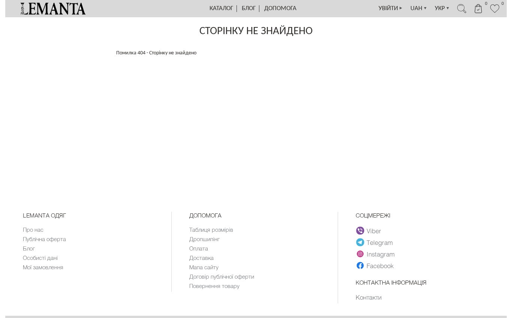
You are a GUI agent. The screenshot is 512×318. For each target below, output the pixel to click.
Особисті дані (40, 257)
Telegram (380, 242)
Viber (374, 230)
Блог (249, 8)
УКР (442, 8)
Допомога (280, 8)
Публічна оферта (44, 239)
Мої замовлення (43, 267)
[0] (494, 12)
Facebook (380, 265)
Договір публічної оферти (221, 276)
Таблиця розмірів (211, 229)
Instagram (381, 254)
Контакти (369, 297)
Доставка (201, 257)
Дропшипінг (204, 239)
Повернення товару (214, 285)
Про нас (33, 229)
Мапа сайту (204, 267)
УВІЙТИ (391, 8)
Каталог (221, 8)
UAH (418, 8)
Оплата (198, 248)
